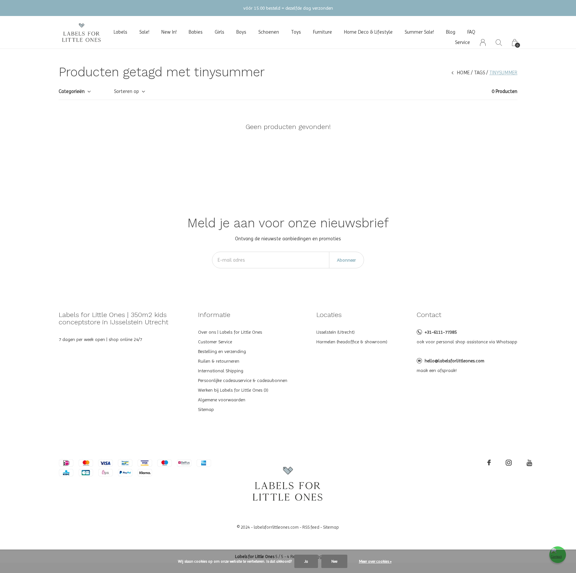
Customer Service (215, 341)
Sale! (144, 32)
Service (462, 42)
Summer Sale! (419, 32)
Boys (241, 32)
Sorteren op (126, 91)
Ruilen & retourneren (218, 361)
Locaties (329, 315)
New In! (169, 32)
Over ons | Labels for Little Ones (230, 332)
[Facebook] (489, 463)
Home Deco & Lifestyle (368, 32)
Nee (334, 561)
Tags (479, 73)
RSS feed (310, 527)
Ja (306, 561)
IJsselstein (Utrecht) (335, 332)
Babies (196, 32)
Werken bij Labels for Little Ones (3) (233, 390)
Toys (296, 32)
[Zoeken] (499, 42)
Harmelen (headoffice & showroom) (351, 341)
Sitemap (206, 409)
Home (463, 73)
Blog (450, 32)
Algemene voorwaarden (221, 399)
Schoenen (268, 32)
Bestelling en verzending (222, 351)
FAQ (471, 32)
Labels (120, 32)
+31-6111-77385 (441, 332)
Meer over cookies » (375, 561)
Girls (219, 32)
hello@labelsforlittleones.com (454, 360)
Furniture (322, 32)
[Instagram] (509, 463)
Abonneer (346, 260)
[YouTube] (529, 463)
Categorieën (72, 91)
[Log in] (483, 42)
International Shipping (220, 370)
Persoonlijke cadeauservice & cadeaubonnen (242, 380)
